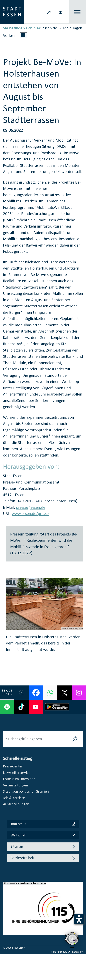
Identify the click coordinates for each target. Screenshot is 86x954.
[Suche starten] (75, 739)
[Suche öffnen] (49, 12)
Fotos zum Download (19, 778)
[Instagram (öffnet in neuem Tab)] (79, 692)
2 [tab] (6, 910)
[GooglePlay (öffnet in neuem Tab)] (57, 707)
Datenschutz (60, 951)
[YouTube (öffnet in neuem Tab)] (36, 707)
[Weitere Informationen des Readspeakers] (23, 35)
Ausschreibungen (16, 804)
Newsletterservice (16, 772)
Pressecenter (13, 766)
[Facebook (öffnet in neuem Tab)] (36, 692)
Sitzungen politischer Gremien (26, 791)
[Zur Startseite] (12, 11)
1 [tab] (6, 903)
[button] (61, 12)
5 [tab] (6, 929)
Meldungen (72, 28)
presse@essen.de (30, 507)
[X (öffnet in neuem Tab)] (64, 692)
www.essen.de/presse (30, 513)
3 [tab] (6, 916)
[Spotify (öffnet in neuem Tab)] (7, 707)
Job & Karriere (14, 797)
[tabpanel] (43, 910)
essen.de (49, 28)
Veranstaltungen (15, 785)
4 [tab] (6, 923)
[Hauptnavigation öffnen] (77, 12)
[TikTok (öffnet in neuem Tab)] (21, 707)
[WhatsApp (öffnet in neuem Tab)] (50, 692)
